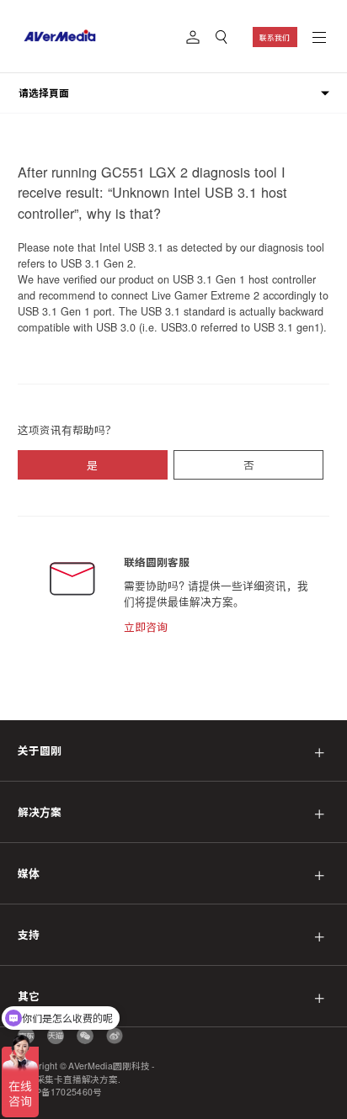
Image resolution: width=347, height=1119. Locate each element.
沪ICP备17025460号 (60, 1092)
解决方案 (39, 811)
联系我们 (274, 37)
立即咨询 (146, 626)
